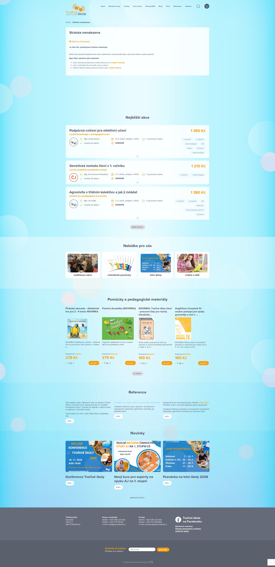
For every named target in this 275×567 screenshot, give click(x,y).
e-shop (137, 373)
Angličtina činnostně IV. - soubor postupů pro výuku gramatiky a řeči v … (189, 311)
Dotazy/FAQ (150, 6)
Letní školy (137, 6)
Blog (160, 6)
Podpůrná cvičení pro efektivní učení (97, 130)
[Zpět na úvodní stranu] (76, 9)
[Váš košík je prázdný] (206, 6)
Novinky (137, 433)
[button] (198, 6)
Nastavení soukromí (184, 526)
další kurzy (137, 226)
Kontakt (188, 6)
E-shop (126, 6)
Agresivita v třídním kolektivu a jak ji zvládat (103, 192)
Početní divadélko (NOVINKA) (119, 308)
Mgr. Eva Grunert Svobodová (96, 174)
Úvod (103, 6)
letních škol (203, 402)
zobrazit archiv (137, 497)
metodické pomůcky (119, 275)
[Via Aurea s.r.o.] (151, 562)
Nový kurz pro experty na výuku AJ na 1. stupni (133, 478)
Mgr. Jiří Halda (90, 200)
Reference (177, 6)
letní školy (156, 275)
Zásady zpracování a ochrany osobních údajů (188, 530)
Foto (168, 6)
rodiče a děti (192, 275)
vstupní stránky (118, 62)
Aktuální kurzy (114, 6)
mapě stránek (115, 67)
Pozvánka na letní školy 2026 (185, 476)
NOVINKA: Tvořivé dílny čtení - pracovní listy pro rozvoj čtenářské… (155, 311)
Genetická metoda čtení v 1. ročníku (97, 165)
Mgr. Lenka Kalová (91, 138)
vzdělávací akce (83, 275)
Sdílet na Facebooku (80, 41)
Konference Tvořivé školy (85, 476)
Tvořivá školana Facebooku (192, 519)
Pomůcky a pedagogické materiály (137, 299)
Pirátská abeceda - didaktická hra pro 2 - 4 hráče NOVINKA (82, 310)
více (69, 420)
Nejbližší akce (137, 117)
